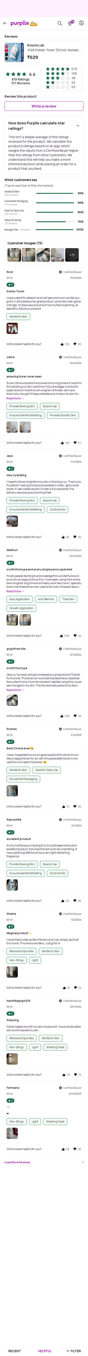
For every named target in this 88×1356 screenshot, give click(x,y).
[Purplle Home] (20, 23)
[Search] (60, 23)
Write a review (44, 106)
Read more (14, 398)
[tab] (14, 1351)
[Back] (5, 23)
